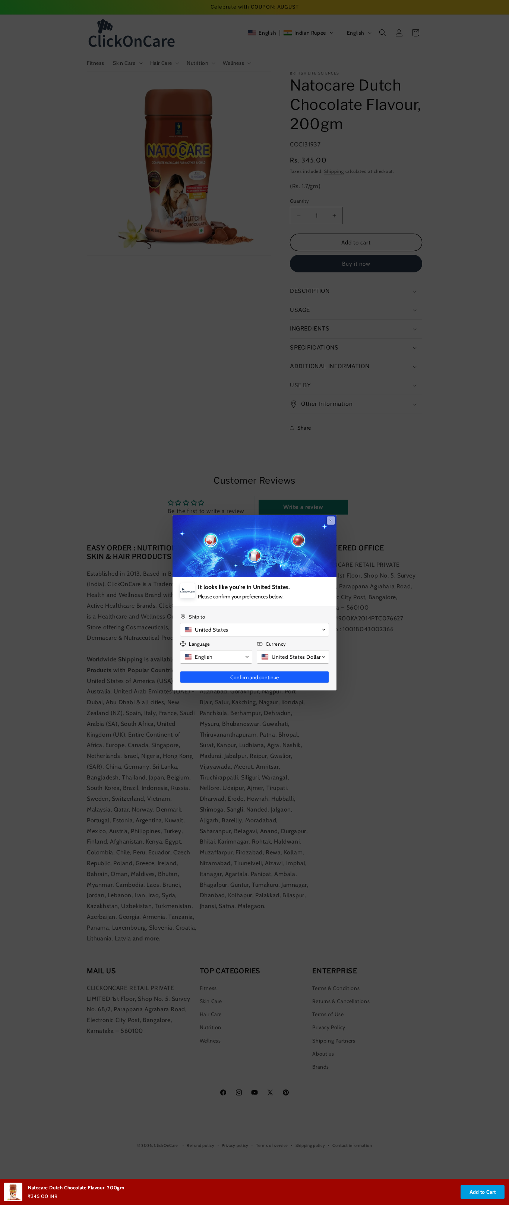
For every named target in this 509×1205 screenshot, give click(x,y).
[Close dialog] (331, 520)
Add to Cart (483, 1192)
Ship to (197, 617)
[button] (254, 629)
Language (199, 644)
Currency (276, 644)
